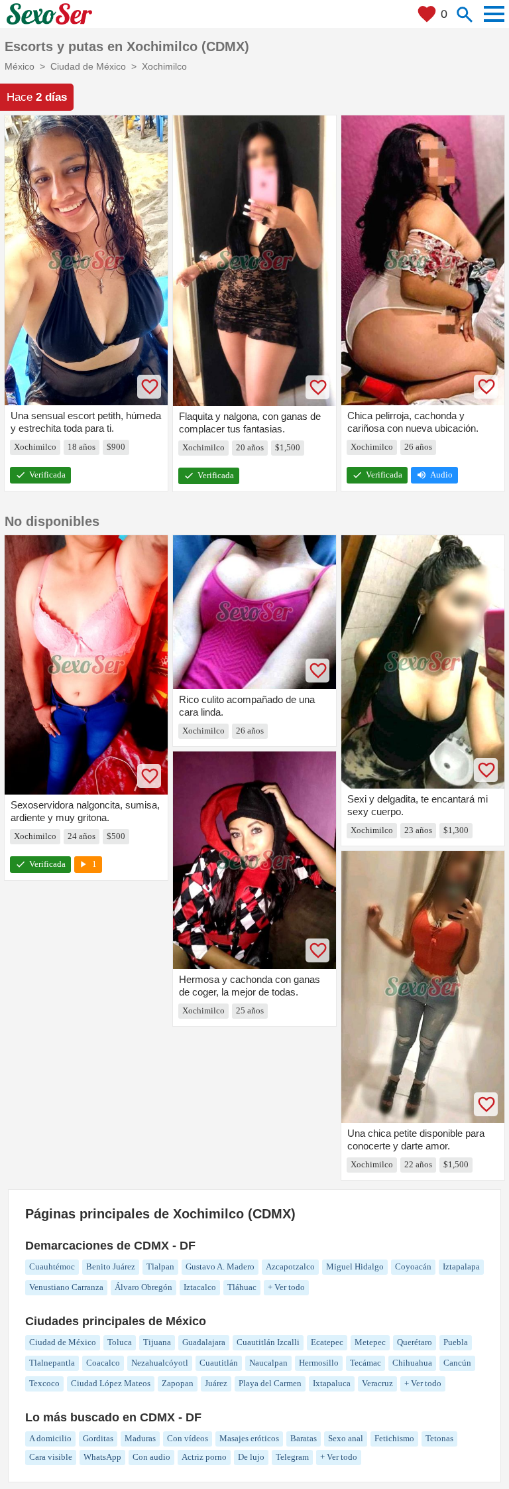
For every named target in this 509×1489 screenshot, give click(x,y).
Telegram (292, 1457)
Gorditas (98, 1438)
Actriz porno (204, 1457)
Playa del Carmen (270, 1383)
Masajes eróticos (249, 1438)
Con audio (151, 1457)
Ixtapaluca (332, 1383)
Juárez (216, 1383)
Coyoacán (413, 1266)
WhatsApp (102, 1457)
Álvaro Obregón (143, 1287)
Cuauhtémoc (52, 1266)
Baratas (303, 1438)
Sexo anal (345, 1438)
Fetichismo (394, 1438)
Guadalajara (203, 1342)
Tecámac (365, 1363)
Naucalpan (268, 1363)
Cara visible (50, 1457)
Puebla (455, 1342)
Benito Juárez (110, 1266)
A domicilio (50, 1438)
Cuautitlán (218, 1363)
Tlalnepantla (52, 1363)
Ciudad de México (62, 1342)
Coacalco (103, 1363)
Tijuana (157, 1342)
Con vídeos (187, 1438)
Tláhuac (241, 1287)
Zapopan (178, 1383)
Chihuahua (412, 1363)
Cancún (457, 1363)
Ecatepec (327, 1342)
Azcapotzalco (290, 1266)
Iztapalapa (461, 1266)
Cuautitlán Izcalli (268, 1342)
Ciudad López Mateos (110, 1383)
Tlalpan (160, 1266)
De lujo (251, 1457)
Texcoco (44, 1383)
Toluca (119, 1342)
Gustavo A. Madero (220, 1266)
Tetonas (439, 1438)
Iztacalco (200, 1287)
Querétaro (414, 1342)
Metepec (370, 1342)
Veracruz (377, 1383)
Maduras (140, 1438)
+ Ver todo (286, 1287)
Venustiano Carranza (66, 1287)
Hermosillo (319, 1363)
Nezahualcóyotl (159, 1363)
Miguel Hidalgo (355, 1266)
